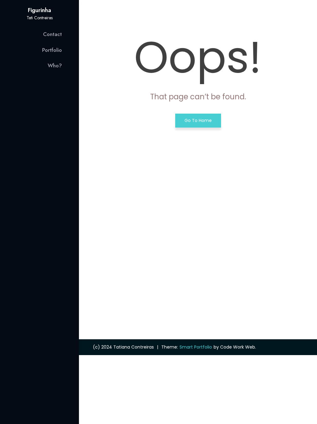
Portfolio (52, 50)
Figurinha (39, 10)
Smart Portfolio (196, 347)
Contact (52, 34)
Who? (55, 65)
